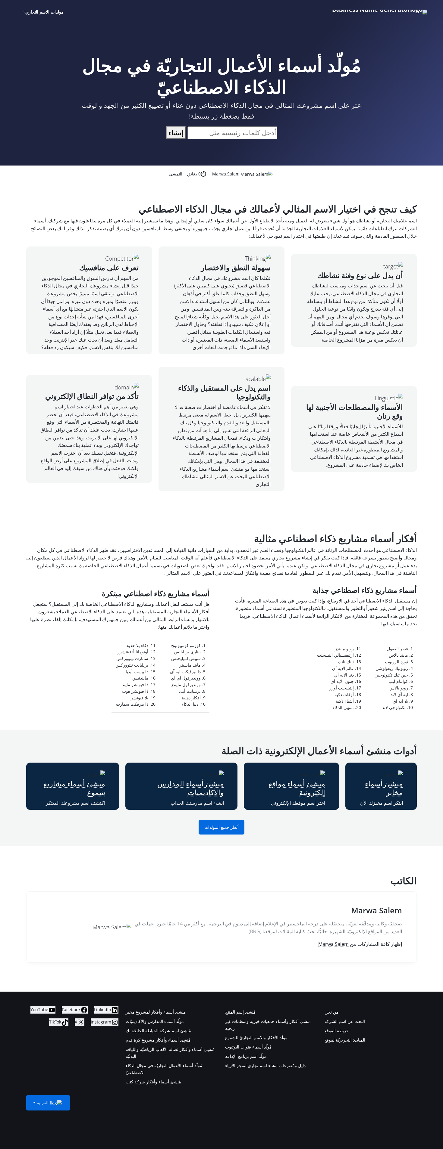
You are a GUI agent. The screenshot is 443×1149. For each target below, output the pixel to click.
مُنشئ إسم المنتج (240, 1012)
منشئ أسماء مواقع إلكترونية (297, 788)
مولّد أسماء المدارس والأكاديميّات (155, 1021)
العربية (43, 1102)
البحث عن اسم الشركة (345, 1021)
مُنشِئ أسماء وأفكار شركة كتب (153, 1082)
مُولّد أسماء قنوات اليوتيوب (248, 1047)
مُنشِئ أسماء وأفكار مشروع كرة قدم (158, 1040)
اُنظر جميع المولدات (221, 827)
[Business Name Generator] (379, 12)
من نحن (332, 1012)
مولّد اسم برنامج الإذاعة (246, 1056)
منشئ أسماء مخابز (384, 788)
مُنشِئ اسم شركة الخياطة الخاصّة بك (158, 1030)
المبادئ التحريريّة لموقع (345, 1040)
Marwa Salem (226, 174)
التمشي (175, 174)
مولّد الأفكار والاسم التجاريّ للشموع (256, 1037)
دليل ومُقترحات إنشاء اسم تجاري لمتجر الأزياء (265, 1065)
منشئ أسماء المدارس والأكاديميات (190, 788)
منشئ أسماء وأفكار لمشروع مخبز (156, 1012)
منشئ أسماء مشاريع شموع (74, 788)
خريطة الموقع (337, 1030)
